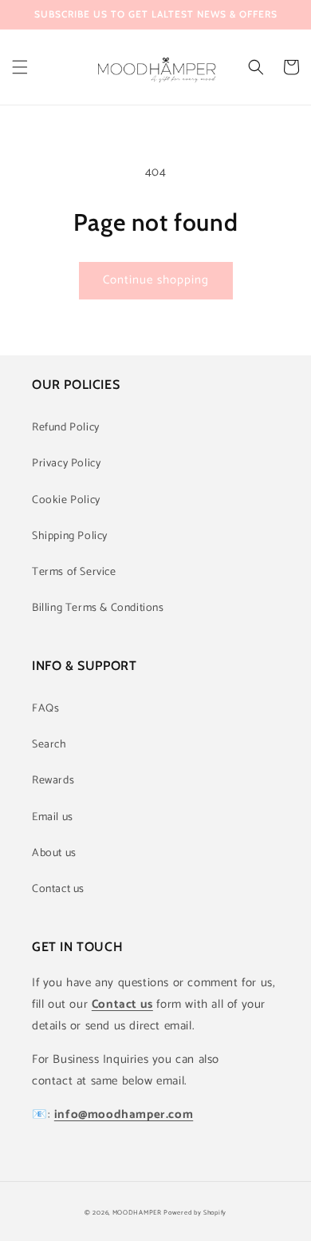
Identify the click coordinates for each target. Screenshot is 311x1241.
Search (49, 744)
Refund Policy (66, 427)
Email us (52, 817)
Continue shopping (156, 280)
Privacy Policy (66, 463)
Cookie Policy (66, 500)
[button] (19, 67)
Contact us (58, 889)
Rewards (53, 780)
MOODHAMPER (137, 1212)
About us (54, 853)
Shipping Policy (70, 536)
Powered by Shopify (194, 1212)
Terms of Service (74, 572)
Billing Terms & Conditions (98, 608)
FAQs (45, 709)
